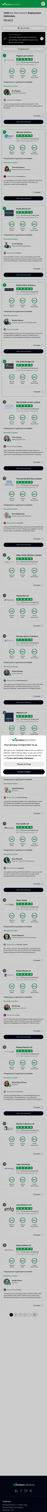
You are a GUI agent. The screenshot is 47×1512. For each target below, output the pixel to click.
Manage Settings (24, 764)
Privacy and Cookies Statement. (20, 758)
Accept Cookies (24, 772)
